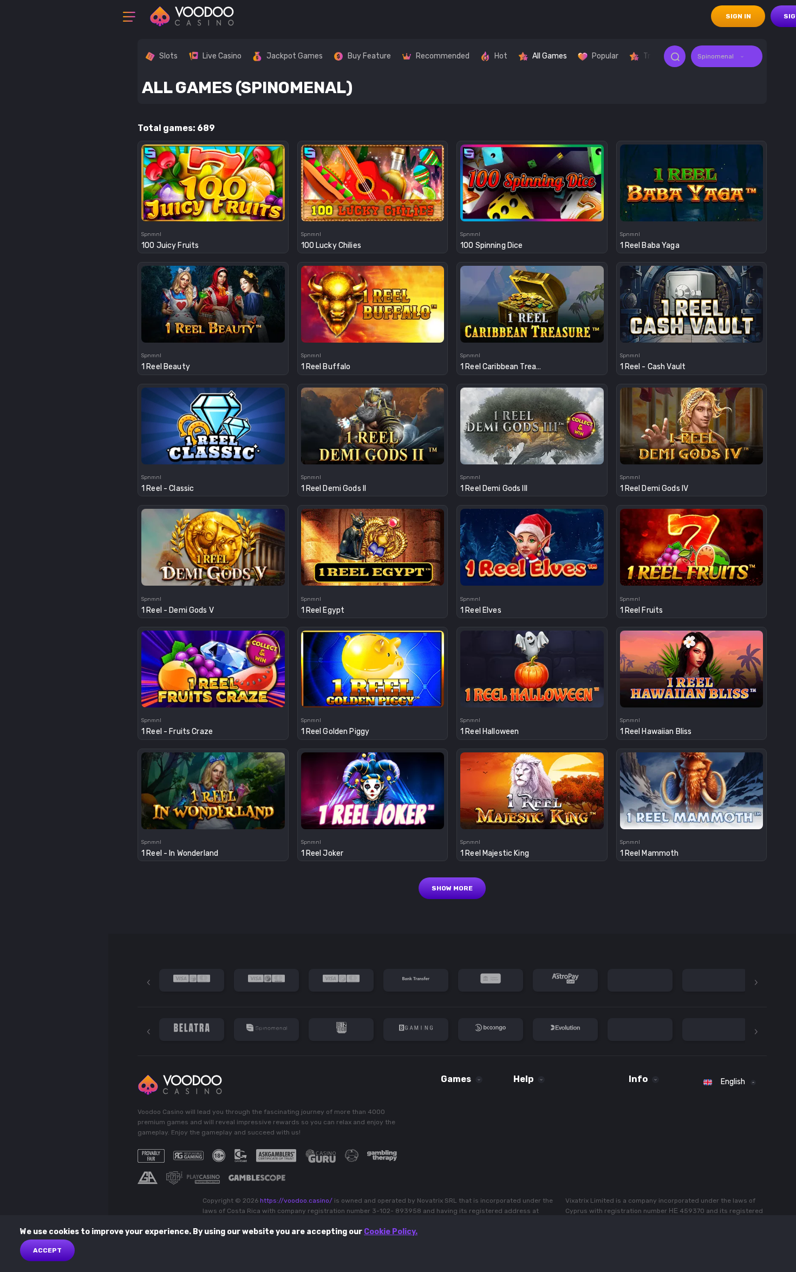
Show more (452, 888)
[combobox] (726, 56)
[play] (213, 179)
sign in (738, 16)
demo (213, 203)
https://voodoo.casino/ (296, 1200)
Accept (47, 1250)
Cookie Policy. (390, 1231)
